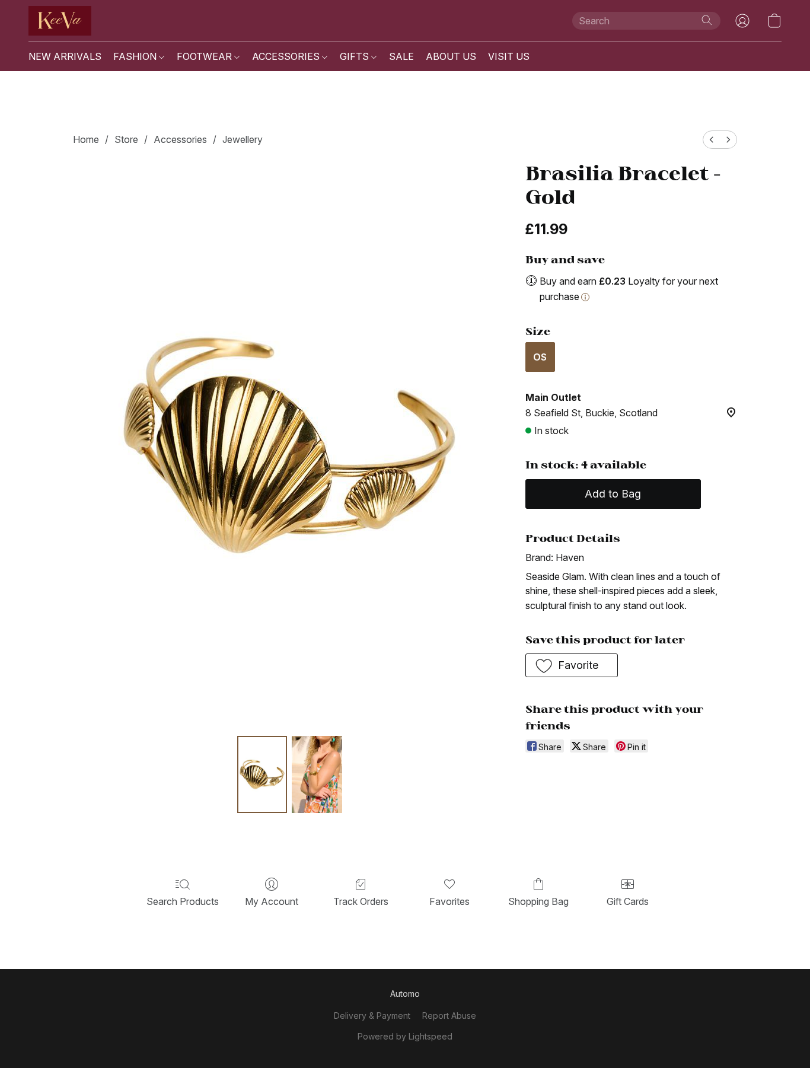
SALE (401, 56)
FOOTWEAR (205, 56)
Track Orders (360, 901)
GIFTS (355, 56)
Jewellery (242, 139)
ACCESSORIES (287, 56)
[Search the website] (707, 20)
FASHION (136, 56)
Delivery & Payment (372, 1015)
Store (126, 139)
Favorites (449, 901)
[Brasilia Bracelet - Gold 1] (317, 774)
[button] (59, 21)
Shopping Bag (538, 901)
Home (86, 139)
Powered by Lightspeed (405, 1036)
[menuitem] (711, 139)
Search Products (182, 901)
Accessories (180, 139)
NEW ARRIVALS (64, 56)
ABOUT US (451, 56)
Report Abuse (449, 1015)
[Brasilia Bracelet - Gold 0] (262, 774)
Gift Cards (628, 901)
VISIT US (509, 56)
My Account (271, 901)
